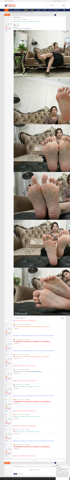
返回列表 (52, 462)
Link (17, 466)
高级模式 (54, 466)
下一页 (63, 462)
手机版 (53, 478)
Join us (50, 10)
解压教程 (38, 10)
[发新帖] (7, 15)
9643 (11, 23)
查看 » (68, 478)
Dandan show (32, 12)
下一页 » (35, 460)
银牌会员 (6, 406)
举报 (63, 322)
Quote (19, 466)
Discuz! (22, 478)
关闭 (68, 465)
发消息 (7, 30)
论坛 (6, 12)
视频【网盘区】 (26, 12)
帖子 (46, 5)
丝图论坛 (4, 12)
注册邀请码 (26, 10)
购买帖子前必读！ (17, 10)
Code (20, 466)
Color (15, 466)
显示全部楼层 (25, 19)
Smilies (21, 466)
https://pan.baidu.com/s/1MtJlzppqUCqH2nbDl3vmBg (22, 28)
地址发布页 (56, 10)
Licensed (26, 478)
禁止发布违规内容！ (59, 467)
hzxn (5, 19)
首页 (6, 10)
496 (8, 23)
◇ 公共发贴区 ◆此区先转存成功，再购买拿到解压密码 (15, 12)
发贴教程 (44, 10)
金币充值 (32, 10)
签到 (11, 10)
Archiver (49, 478)
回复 (15, 322)
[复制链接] (21, 17)
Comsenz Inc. (14, 478)
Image (16, 466)
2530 (9, 29)
